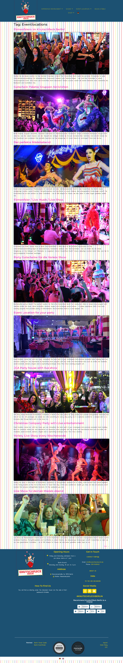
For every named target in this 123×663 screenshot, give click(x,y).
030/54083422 (95, 564)
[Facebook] (90, 591)
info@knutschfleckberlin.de (94, 562)
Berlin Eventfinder (40, 645)
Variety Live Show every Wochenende (40, 435)
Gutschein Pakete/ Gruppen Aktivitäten (41, 87)
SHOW (68, 9)
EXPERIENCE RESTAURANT (51, 9)
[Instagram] (85, 591)
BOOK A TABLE (100, 9)
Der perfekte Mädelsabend (32, 142)
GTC (106, 647)
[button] (83, 607)
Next (106, 546)
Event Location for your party (34, 312)
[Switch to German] (78, 13)
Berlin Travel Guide (40, 643)
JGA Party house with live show (35, 368)
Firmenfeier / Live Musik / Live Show (39, 199)
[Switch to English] (63, 658)
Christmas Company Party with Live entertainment (49, 423)
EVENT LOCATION (83, 9)
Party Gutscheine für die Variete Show (40, 257)
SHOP (70, 13)
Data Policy (104, 645)
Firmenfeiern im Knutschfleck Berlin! (39, 29)
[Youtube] (94, 591)
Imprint (105, 643)
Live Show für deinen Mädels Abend (38, 491)
